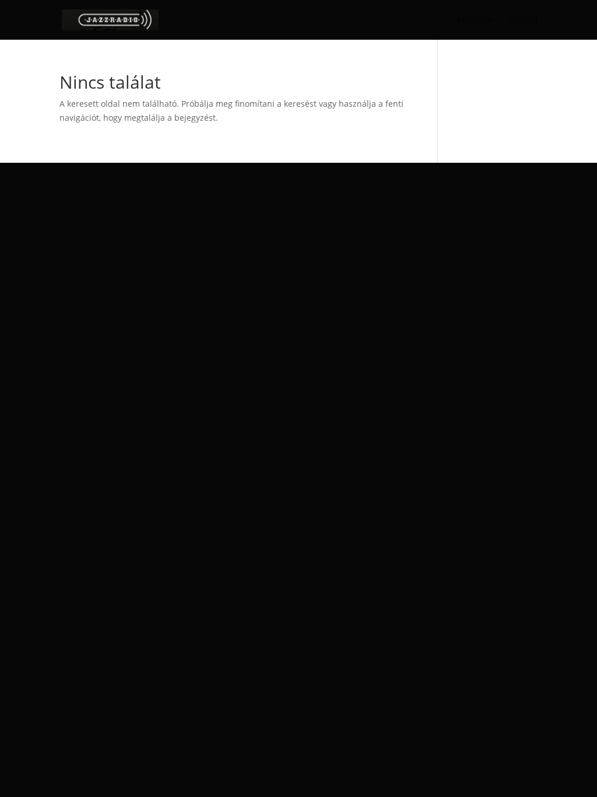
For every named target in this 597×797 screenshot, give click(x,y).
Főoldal (523, 20)
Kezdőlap (474, 20)
